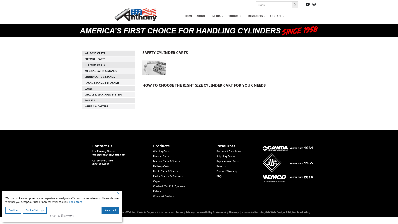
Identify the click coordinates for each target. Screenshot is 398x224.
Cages (89, 88)
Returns (221, 166)
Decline (13, 210)
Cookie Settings (34, 210)
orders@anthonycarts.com (108, 154)
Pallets (90, 100)
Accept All (110, 210)
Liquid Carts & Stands (100, 77)
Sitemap (234, 212)
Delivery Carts (95, 65)
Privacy (190, 212)
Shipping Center (225, 156)
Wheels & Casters (96, 106)
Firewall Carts (95, 59)
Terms (179, 212)
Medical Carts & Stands (101, 71)
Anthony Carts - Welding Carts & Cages (130, 212)
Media (216, 16)
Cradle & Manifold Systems (104, 94)
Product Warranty (227, 171)
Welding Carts (95, 53)
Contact (275, 16)
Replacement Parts (227, 161)
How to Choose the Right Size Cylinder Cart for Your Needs (204, 85)
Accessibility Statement (211, 212)
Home (188, 16)
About (201, 16)
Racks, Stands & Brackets (102, 82)
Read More (75, 202)
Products (234, 16)
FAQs (219, 176)
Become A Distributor (229, 151)
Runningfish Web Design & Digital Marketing (282, 212)
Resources (255, 16)
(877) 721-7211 (100, 164)
